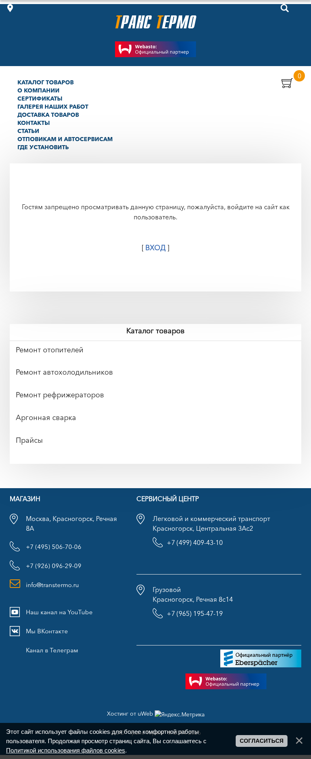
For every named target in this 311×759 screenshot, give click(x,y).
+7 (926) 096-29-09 (53, 566)
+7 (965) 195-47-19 (195, 613)
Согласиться (261, 741)
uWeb (145, 713)
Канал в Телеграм (52, 650)
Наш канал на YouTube (59, 612)
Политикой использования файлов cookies (65, 750)
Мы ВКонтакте (47, 631)
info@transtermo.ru (52, 585)
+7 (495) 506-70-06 (53, 547)
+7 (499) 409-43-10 (195, 542)
